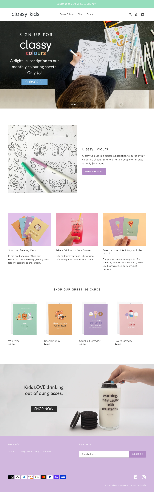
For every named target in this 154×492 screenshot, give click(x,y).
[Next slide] (80, 104)
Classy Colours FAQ (29, 451)
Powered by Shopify (137, 485)
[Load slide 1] (72, 105)
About (11, 451)
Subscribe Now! (94, 171)
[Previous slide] (66, 104)
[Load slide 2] (75, 105)
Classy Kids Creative (120, 485)
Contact (47, 451)
